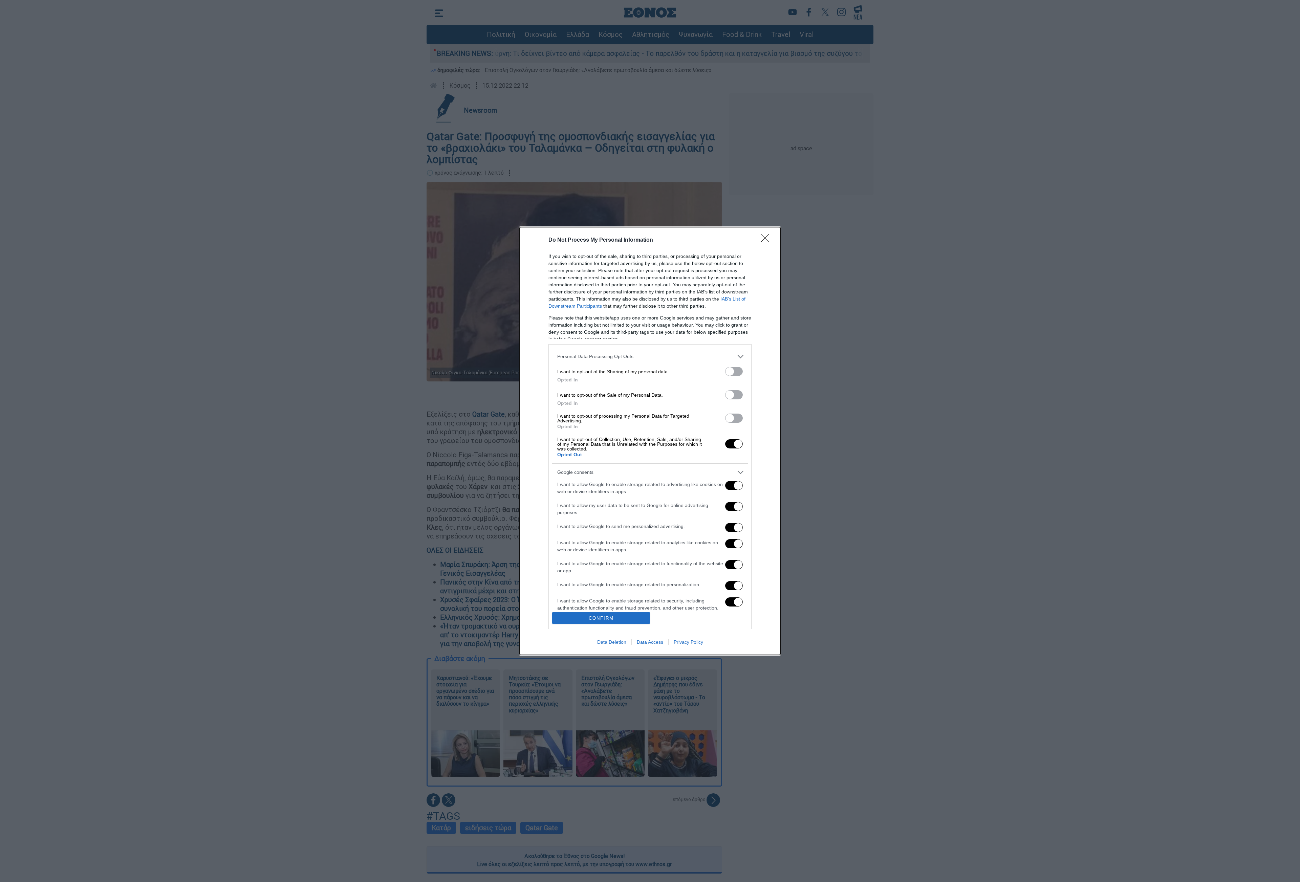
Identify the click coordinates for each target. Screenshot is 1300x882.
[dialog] (650, 441)
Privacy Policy (688, 642)
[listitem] (650, 356)
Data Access (650, 642)
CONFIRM (601, 618)
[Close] (767, 240)
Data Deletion (611, 642)
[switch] (734, 371)
